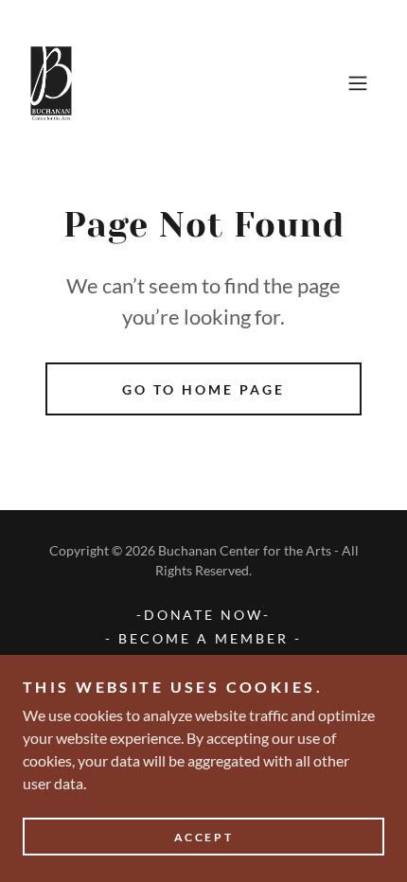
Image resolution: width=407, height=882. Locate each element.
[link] (52, 83)
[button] (358, 83)
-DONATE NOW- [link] (204, 615)
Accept (203, 837)
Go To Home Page (203, 389)
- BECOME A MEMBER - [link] (203, 638)
